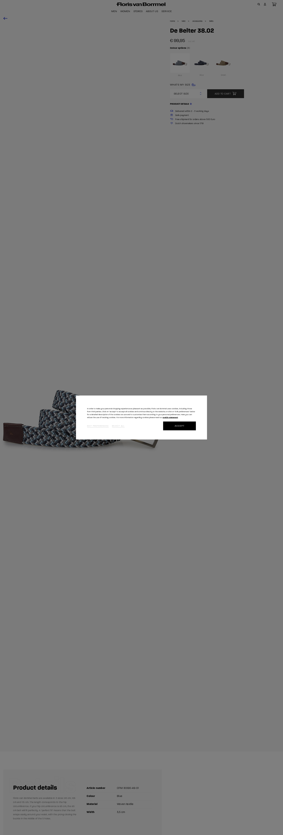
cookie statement (170, 417)
